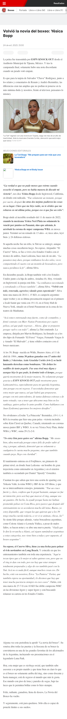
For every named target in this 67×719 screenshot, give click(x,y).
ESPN (16, 3)
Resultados (59, 3)
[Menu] (4, 3)
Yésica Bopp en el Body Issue (28, 169)
